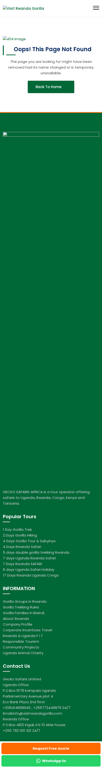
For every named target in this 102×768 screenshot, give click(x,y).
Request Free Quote (51, 748)
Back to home (49, 86)
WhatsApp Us (54, 760)
